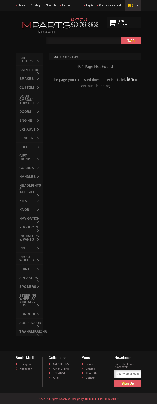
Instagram (26, 364)
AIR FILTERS (26, 59)
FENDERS (27, 138)
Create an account (110, 5)
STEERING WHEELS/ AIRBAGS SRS (27, 300)
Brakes (26, 79)
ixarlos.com (90, 399)
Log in (89, 5)
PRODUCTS (28, 227)
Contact (67, 5)
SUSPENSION (30, 323)
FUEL (23, 147)
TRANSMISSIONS (31, 332)
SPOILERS (27, 286)
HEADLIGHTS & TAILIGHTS (30, 189)
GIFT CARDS (25, 157)
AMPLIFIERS (29, 70)
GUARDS (26, 168)
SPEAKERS (28, 278)
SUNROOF (27, 314)
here (130, 79)
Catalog (35, 5)
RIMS (23, 248)
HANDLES (27, 176)
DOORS (25, 111)
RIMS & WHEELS (26, 258)
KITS (23, 201)
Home (21, 5)
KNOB (24, 209)
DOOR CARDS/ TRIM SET (27, 100)
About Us (51, 5)
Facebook (26, 368)
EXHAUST (27, 129)
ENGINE (25, 120)
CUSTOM (26, 87)
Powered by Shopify (108, 399)
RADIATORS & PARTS (29, 237)
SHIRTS (25, 269)
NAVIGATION (29, 218)
